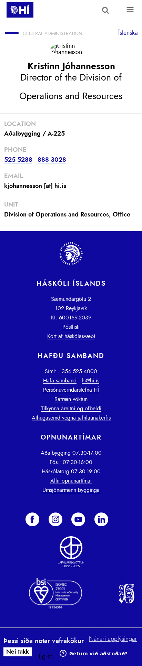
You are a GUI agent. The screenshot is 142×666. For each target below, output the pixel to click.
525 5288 (18, 160)
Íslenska (128, 33)
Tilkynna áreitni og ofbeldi (71, 408)
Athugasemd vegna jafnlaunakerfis (71, 418)
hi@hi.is (90, 380)
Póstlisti (71, 327)
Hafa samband (60, 380)
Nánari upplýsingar (113, 639)
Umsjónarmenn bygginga (71, 490)
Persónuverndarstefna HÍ (71, 390)
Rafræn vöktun (71, 399)
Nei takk (17, 652)
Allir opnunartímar (71, 481)
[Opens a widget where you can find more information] (93, 654)
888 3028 (52, 160)
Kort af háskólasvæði (71, 336)
